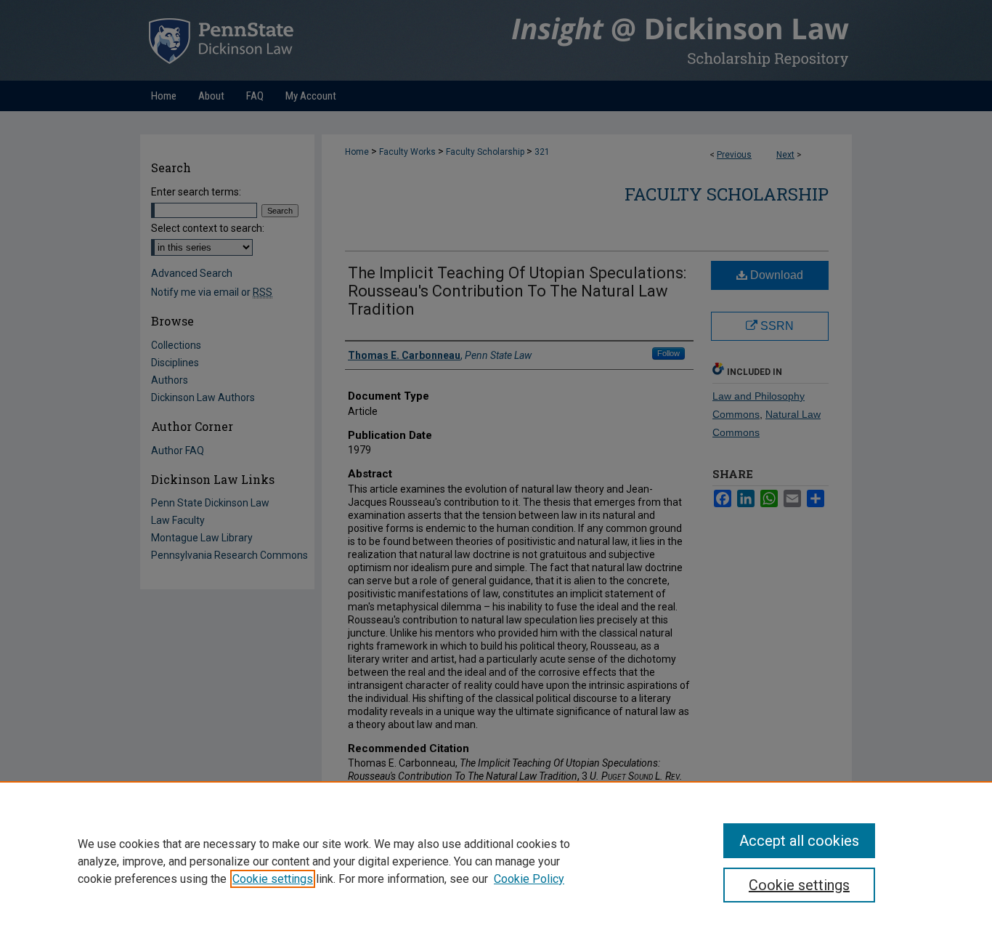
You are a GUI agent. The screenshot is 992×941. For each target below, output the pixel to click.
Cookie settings (272, 879)
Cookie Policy (529, 879)
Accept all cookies (799, 840)
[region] (496, 861)
